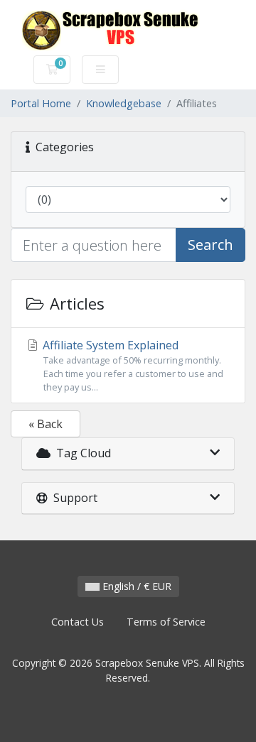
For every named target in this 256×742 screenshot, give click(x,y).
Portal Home (41, 103)
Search (210, 244)
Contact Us (77, 621)
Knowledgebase (123, 103)
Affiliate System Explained (131, 365)
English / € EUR (135, 586)
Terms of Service (166, 621)
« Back (45, 424)
